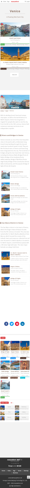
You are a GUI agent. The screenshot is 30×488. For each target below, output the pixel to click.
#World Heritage (20, 44)
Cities (4, 1)
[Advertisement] (15, 85)
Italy (17, 42)
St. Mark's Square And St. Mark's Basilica (15, 62)
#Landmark (3, 69)
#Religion (17, 69)
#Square (22, 69)
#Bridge (14, 44)
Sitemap (26, 470)
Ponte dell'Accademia (18, 196)
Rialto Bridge (15, 184)
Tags (8, 1)
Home (3, 470)
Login (28, 1)
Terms (19, 470)
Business (15, 473)
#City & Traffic (8, 44)
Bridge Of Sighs (15, 209)
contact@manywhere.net (15, 478)
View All (14, 74)
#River (26, 44)
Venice (13, 42)
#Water (2, 44)
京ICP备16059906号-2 (15, 486)
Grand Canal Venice (15, 38)
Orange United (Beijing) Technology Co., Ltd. (15, 480)
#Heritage (27, 69)
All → (12, 403)
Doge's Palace (15, 266)
